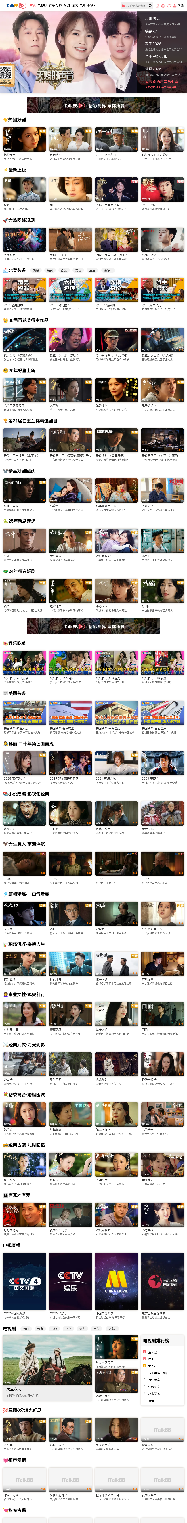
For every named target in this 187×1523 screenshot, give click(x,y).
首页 (32, 5)
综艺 (74, 5)
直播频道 (55, 5)
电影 (82, 5)
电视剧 (42, 5)
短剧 (66, 5)
